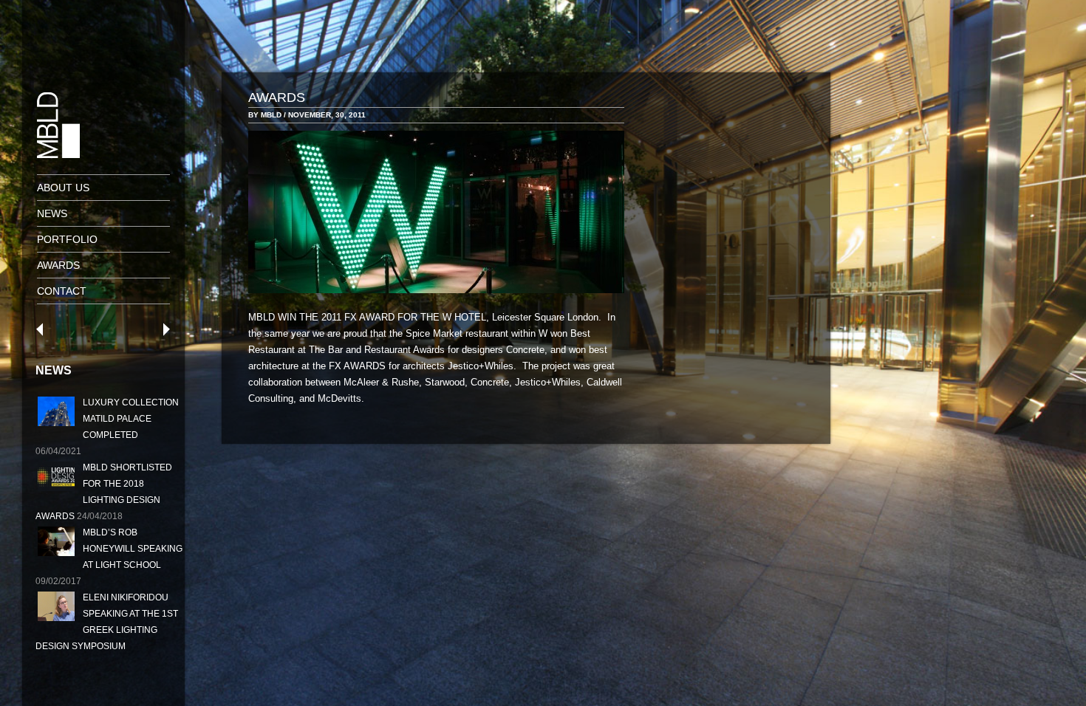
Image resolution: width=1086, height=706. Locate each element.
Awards (58, 265)
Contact (61, 291)
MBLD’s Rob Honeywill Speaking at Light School (132, 548)
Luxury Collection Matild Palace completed (131, 418)
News (52, 213)
